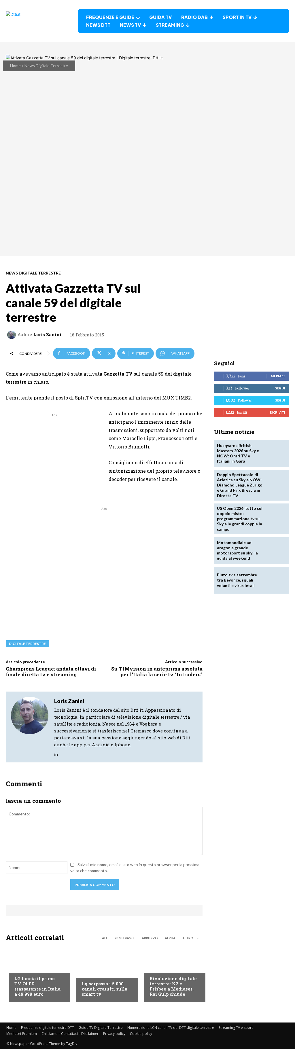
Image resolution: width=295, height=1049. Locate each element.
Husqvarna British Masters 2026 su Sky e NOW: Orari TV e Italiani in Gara (238, 453)
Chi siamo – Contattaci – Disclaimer (70, 1033)
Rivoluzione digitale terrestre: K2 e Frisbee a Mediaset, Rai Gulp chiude (173, 986)
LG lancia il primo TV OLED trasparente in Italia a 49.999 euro (37, 986)
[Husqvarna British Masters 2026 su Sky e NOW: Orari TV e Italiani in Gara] (275, 453)
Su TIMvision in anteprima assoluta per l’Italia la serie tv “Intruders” (157, 671)
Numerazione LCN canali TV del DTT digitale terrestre (170, 1027)
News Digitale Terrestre (46, 65)
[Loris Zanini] (12, 334)
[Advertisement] (54, 458)
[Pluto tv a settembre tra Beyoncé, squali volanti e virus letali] (275, 580)
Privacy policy (114, 1033)
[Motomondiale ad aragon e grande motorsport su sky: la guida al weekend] (275, 550)
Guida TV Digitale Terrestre (101, 1027)
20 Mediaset (125, 938)
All (105, 938)
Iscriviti (277, 412)
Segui (280, 388)
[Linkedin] (56, 753)
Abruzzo (150, 938)
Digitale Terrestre (27, 643)
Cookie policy (141, 1033)
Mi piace (278, 376)
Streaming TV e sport (236, 1027)
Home (15, 65)
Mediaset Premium (21, 1033)
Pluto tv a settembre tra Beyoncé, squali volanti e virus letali (237, 580)
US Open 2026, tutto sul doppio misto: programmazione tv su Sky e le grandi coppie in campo (239, 519)
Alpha (170, 938)
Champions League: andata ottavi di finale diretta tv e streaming (51, 671)
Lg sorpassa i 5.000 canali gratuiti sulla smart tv (104, 989)
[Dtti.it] (42, 21)
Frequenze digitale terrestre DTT (47, 1027)
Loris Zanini (47, 334)
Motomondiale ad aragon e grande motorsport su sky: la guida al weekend (237, 550)
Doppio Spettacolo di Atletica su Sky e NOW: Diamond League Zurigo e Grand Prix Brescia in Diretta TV (239, 485)
